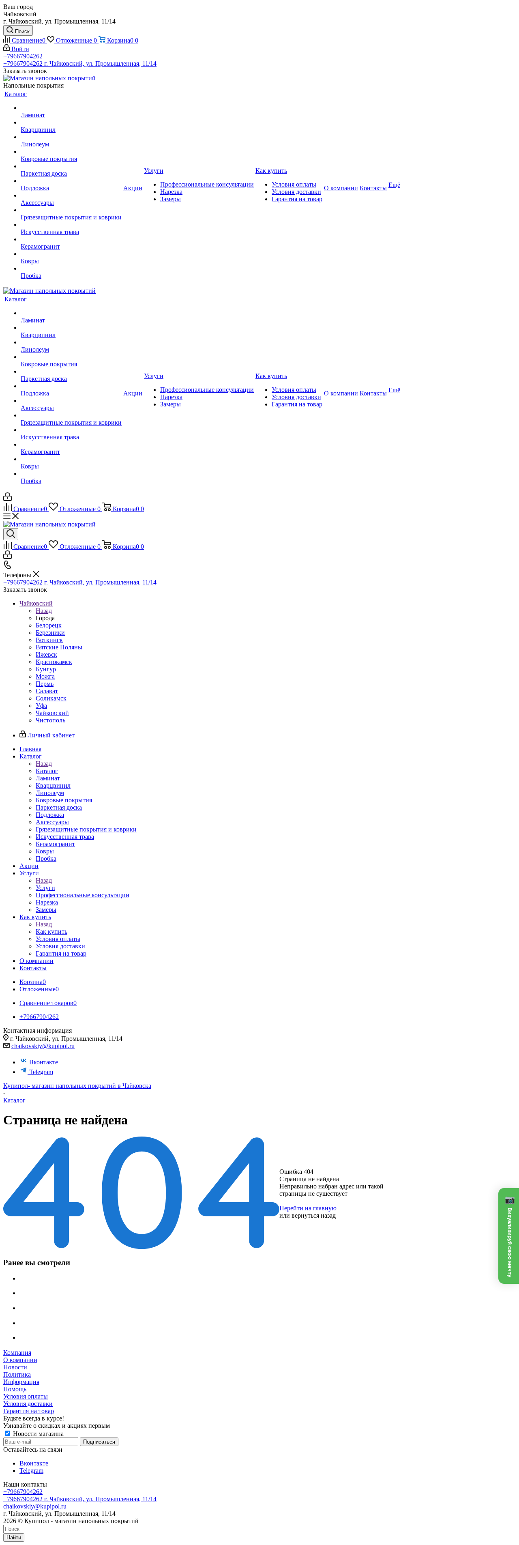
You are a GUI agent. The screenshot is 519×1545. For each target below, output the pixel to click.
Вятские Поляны (59, 647)
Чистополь (50, 720)
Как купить (51, 931)
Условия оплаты (25, 1396)
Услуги (45, 887)
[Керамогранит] (71, 239)
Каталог (47, 770)
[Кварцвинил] (71, 122)
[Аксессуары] (71, 195)
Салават (47, 691)
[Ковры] (71, 254)
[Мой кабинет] (7, 498)
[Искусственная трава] (71, 224)
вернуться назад (314, 1215)
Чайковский (52, 712)
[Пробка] (71, 268)
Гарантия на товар (28, 1410)
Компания (17, 1352)
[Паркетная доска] (71, 166)
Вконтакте (43, 1062)
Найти (13, 1537)
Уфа (41, 705)
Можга (45, 676)
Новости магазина (37, 1433)
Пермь (45, 683)
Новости (15, 1367)
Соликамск (51, 698)
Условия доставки (28, 1403)
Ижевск (46, 654)
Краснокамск (54, 661)
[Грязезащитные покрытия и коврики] (71, 210)
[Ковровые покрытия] (71, 151)
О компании (20, 1359)
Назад (44, 610)
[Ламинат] (71, 108)
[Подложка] (71, 181)
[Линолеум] (71, 137)
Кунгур (46, 669)
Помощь (14, 1389)
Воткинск (49, 639)
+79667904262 (23, 56)
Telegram (41, 1071)
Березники (50, 632)
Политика (17, 1374)
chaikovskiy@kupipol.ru (43, 1045)
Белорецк (49, 625)
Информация (21, 1381)
